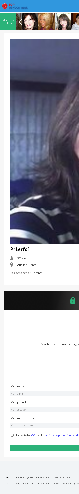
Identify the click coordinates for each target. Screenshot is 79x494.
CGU (34, 435)
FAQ (17, 483)
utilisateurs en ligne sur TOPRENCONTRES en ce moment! (37, 477)
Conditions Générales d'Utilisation (41, 483)
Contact (8, 483)
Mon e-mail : (18, 386)
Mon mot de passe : (23, 418)
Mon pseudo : (19, 402)
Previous (20, 21)
